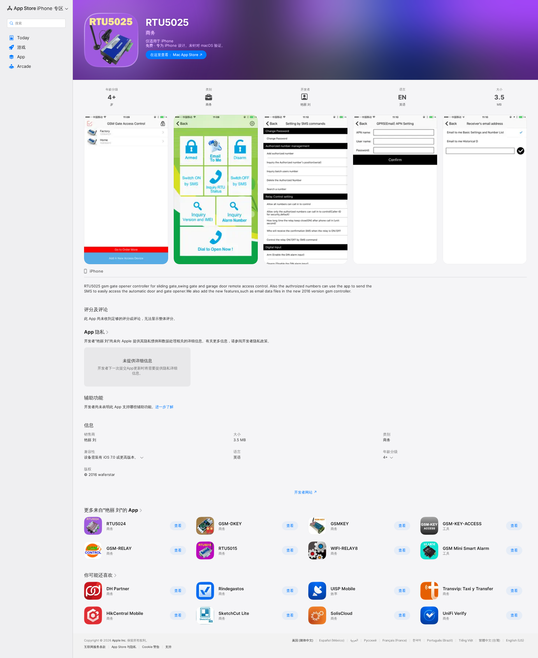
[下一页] (532, 603)
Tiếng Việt (466, 640)
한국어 (417, 640)
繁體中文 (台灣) (489, 640)
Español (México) (331, 640)
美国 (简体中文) (302, 640)
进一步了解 (164, 406)
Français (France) (394, 640)
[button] (36, 38)
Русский (370, 640)
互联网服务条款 (95, 646)
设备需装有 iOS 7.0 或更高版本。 (111, 457)
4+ (385, 457)
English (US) (515, 640)
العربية (354, 640)
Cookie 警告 (150, 646)
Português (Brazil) (440, 640)
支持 (168, 646)
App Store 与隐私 (124, 646)
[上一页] (78, 603)
